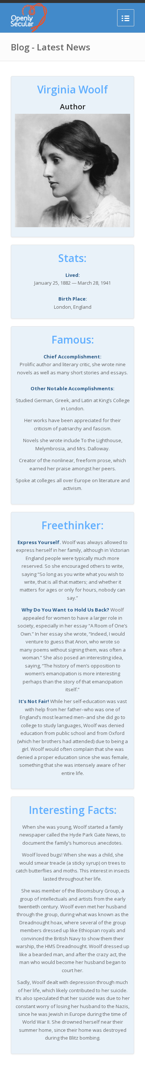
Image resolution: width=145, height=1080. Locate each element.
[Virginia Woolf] (72, 225)
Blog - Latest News (50, 47)
